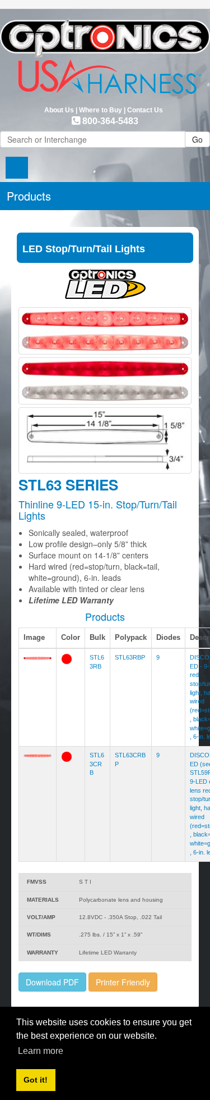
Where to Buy (100, 110)
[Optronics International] (105, 52)
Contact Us (145, 110)
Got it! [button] (36, 1079)
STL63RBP (130, 657)
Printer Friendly (123, 982)
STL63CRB (97, 764)
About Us (59, 110)
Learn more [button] (40, 1051)
